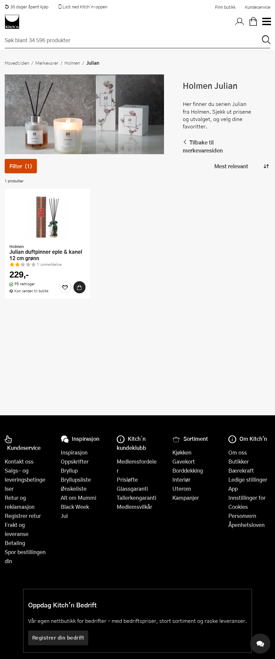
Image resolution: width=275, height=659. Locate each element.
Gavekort (183, 461)
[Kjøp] (79, 287)
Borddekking (187, 470)
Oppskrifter (75, 461)
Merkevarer (46, 62)
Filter (20, 166)
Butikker (238, 461)
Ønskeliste (74, 488)
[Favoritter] (65, 287)
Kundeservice (257, 7)
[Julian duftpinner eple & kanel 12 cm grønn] (47, 216)
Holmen (72, 62)
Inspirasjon (74, 452)
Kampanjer (185, 497)
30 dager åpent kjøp (29, 7)
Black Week (75, 507)
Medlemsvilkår (134, 507)
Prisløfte (127, 479)
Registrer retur (23, 516)
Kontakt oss (19, 461)
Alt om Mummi (78, 497)
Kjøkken (181, 452)
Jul (64, 516)
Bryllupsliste (76, 479)
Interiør (181, 479)
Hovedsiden (17, 62)
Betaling (15, 543)
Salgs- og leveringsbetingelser (25, 479)
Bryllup (69, 470)
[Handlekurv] (253, 22)
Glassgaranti (132, 488)
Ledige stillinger (247, 479)
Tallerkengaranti (136, 497)
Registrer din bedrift (58, 637)
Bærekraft (241, 470)
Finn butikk (225, 7)
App (233, 488)
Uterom (181, 488)
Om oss (237, 452)
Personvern (242, 516)
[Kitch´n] (12, 21)
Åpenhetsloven (246, 525)
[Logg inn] (239, 22)
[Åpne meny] (266, 22)
